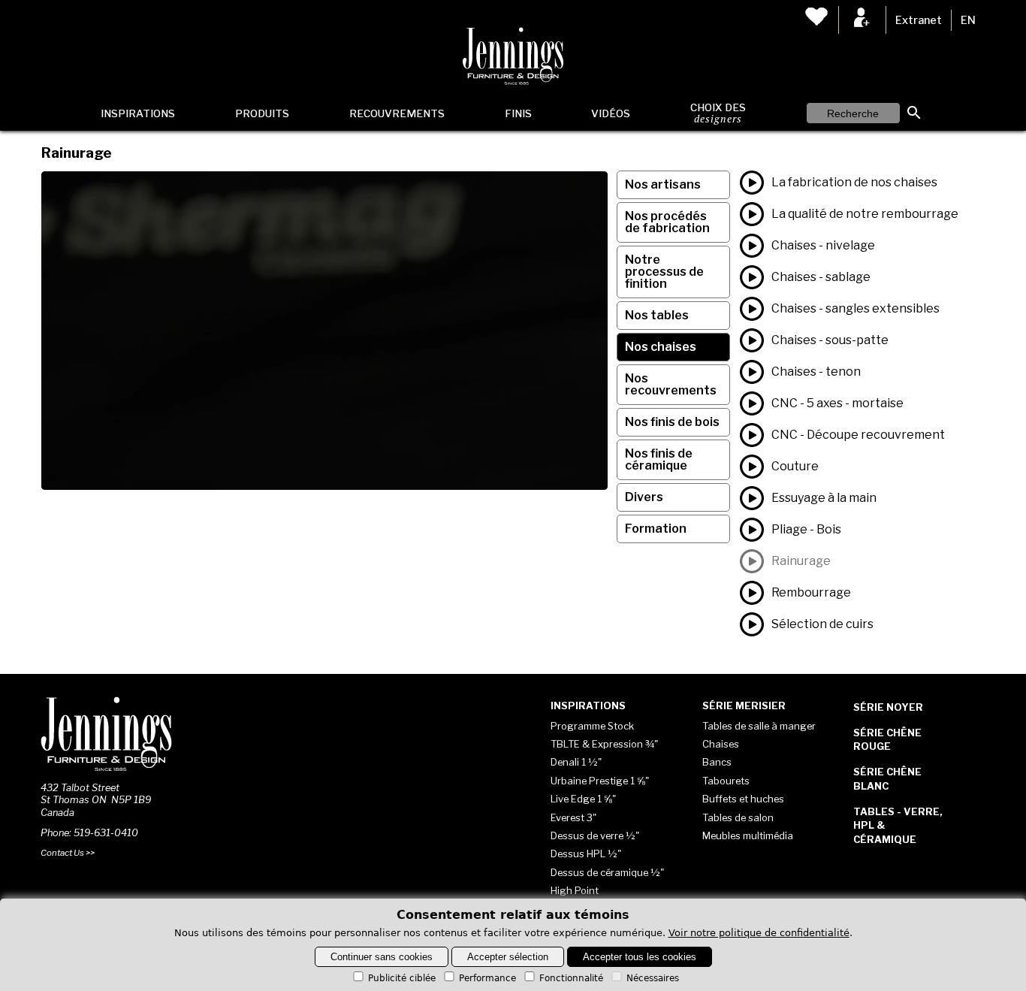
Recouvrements (397, 113)
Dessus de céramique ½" (607, 872)
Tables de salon (738, 817)
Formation (656, 528)
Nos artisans (663, 184)
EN (968, 20)
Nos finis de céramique (659, 459)
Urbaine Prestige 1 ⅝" (600, 781)
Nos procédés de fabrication (667, 222)
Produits (262, 113)
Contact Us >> (68, 852)
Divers (644, 497)
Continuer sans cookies (381, 956)
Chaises (720, 744)
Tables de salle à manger (759, 726)
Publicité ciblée (402, 978)
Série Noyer (888, 707)
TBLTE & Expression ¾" (604, 744)
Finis (518, 113)
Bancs (717, 762)
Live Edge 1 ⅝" (583, 799)
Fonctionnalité (571, 978)
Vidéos (610, 113)
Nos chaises (660, 347)
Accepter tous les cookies (639, 956)
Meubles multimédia (747, 835)
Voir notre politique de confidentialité (758, 932)
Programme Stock (592, 726)
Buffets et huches (743, 799)
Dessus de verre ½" (595, 835)
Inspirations (138, 113)
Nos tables (657, 315)
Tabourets (726, 781)
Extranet (918, 20)
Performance (487, 978)
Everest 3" (573, 817)
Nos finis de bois (672, 422)
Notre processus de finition (664, 271)
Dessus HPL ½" (586, 853)
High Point (575, 890)
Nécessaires (652, 978)
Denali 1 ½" (576, 762)
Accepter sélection (507, 956)
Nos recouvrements (671, 384)
